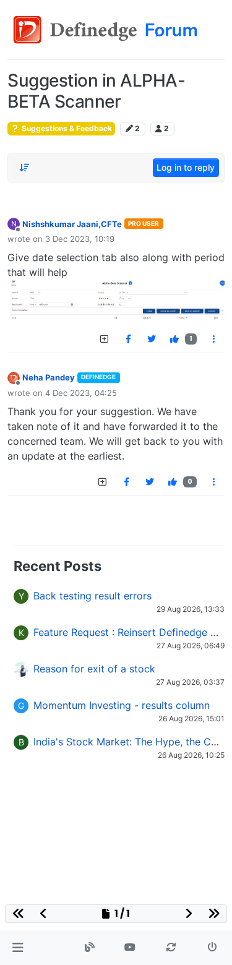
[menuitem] (128, 339)
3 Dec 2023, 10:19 (79, 239)
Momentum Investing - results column (121, 705)
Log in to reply (186, 167)
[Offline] (13, 377)
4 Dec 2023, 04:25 (81, 393)
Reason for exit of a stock (94, 669)
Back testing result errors (92, 596)
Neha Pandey (48, 377)
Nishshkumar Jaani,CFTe (72, 224)
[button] (17, 947)
